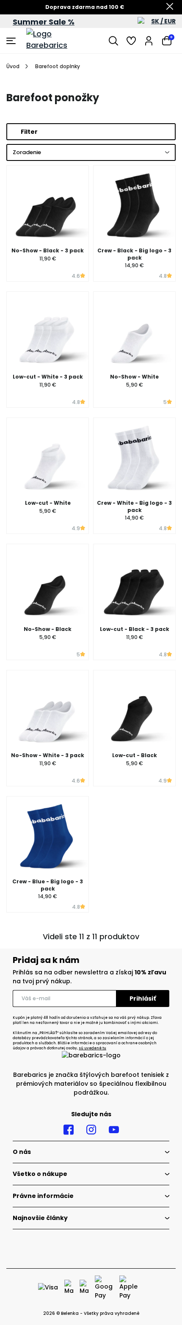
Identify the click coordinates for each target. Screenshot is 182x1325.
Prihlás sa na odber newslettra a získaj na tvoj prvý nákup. (89, 976)
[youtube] (114, 1130)
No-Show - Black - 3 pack (47, 250)
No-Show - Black (48, 629)
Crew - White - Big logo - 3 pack (134, 506)
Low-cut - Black (134, 755)
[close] (169, 7)
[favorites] (131, 40)
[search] (113, 40)
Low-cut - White (48, 502)
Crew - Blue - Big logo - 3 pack (47, 885)
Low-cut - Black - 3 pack (134, 629)
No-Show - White (134, 376)
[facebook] (68, 1130)
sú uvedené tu (92, 1048)
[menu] (12, 41)
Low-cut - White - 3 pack (48, 376)
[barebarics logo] (58, 40)
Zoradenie (27, 152)
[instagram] (91, 1130)
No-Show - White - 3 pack (47, 755)
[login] (149, 40)
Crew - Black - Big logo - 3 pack (134, 254)
